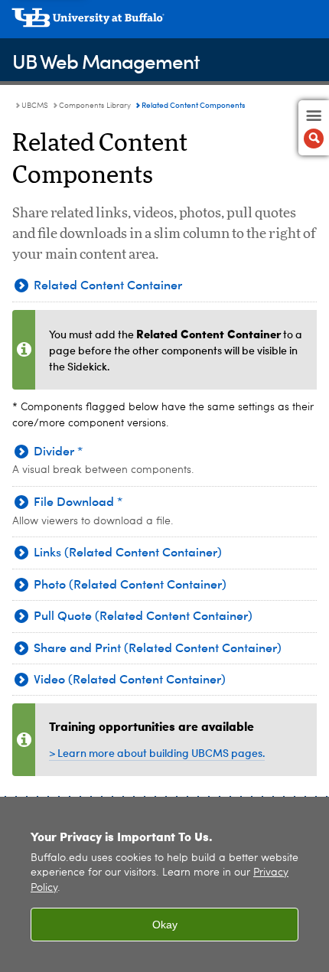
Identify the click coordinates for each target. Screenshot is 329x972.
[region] (164, 884)
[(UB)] (164, 23)
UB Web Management (106, 60)
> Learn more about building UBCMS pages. (157, 752)
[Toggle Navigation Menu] (313, 127)
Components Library (95, 105)
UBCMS (34, 105)
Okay (165, 924)
